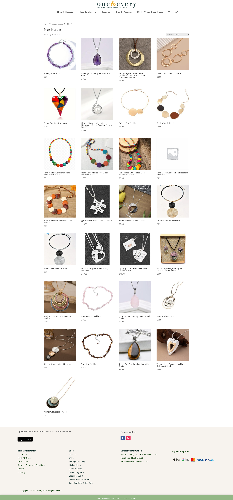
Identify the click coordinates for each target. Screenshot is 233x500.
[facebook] (123, 438)
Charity (21, 468)
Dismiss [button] (133, 498)
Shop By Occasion (65, 12)
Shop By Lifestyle (88, 12)
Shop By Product (124, 12)
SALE (139, 12)
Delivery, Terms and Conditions (31, 465)
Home (46, 24)
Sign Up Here (25, 439)
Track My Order (24, 458)
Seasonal (106, 12)
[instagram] (128, 438)
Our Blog (21, 472)
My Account (23, 461)
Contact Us (22, 454)
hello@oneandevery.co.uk (137, 461)
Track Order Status (153, 12)
